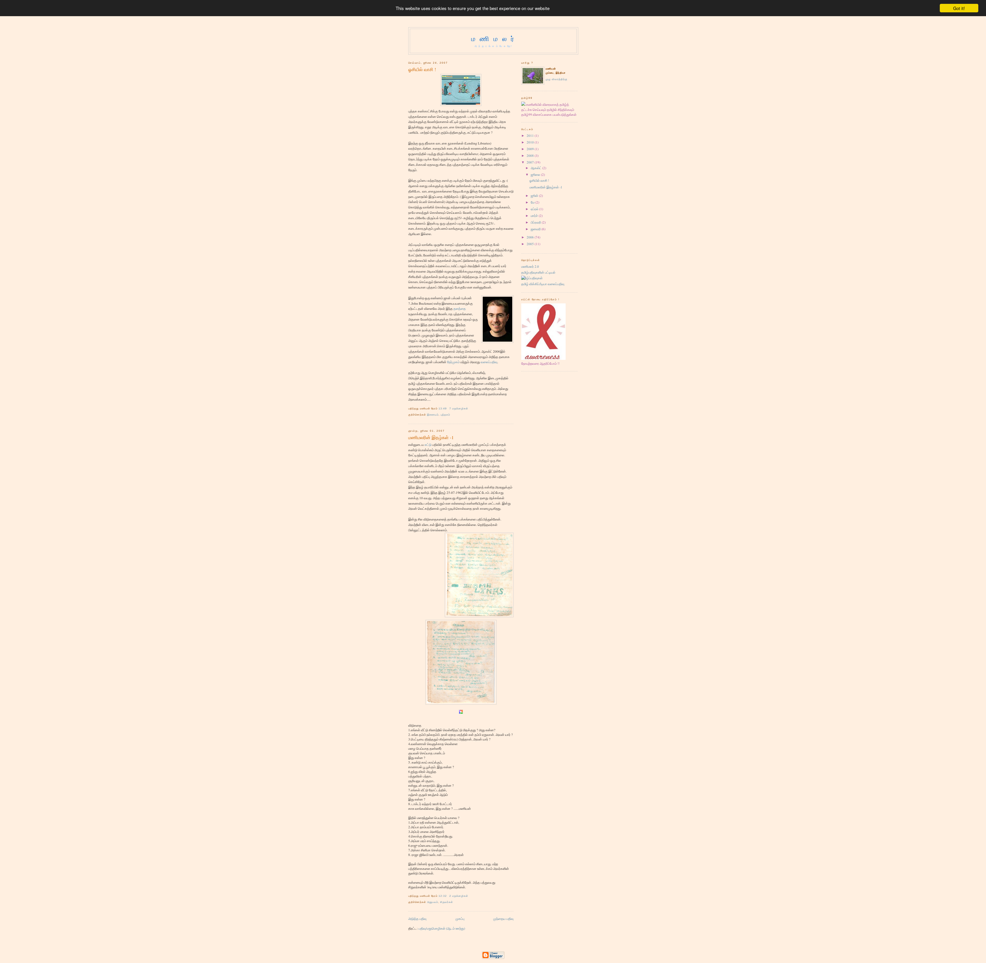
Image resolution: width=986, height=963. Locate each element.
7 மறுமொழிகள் (458, 408)
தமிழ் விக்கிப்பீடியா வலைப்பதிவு (542, 284)
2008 (530, 155)
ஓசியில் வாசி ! (422, 69)
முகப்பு (460, 918)
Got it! (959, 8)
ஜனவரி (536, 229)
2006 (530, 237)
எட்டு (428, 444)
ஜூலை (535, 174)
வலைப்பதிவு (489, 362)
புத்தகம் (445, 414)
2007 (530, 162)
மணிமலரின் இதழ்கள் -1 (431, 437)
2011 (530, 135)
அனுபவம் (432, 902)
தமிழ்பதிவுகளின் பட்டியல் (538, 272)
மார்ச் (534, 215)
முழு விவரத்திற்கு (556, 79)
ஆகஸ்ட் (536, 168)
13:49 (443, 408)
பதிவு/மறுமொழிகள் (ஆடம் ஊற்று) (442, 928)
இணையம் (433, 414)
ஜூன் (534, 195)
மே (533, 202)
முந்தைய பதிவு (503, 918)
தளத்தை (459, 308)
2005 (530, 244)
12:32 (443, 895)
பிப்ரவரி (536, 222)
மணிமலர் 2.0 (530, 266)
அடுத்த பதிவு (417, 918)
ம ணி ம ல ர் (493, 38)
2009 (530, 149)
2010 (530, 142)
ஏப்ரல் (534, 209)
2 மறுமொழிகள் (458, 895)
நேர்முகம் (453, 362)
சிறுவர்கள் (446, 902)
